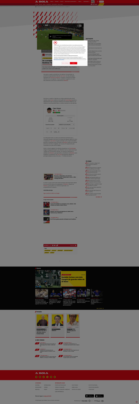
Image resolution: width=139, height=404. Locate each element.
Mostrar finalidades (65, 63)
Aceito (73, 63)
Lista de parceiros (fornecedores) (59, 59)
